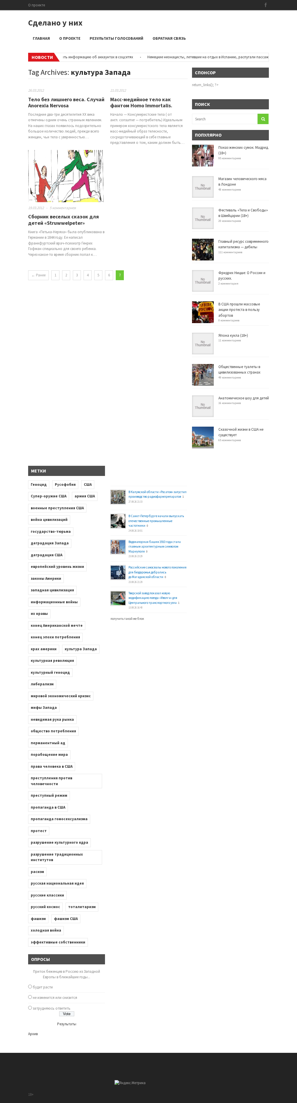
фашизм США (66, 918)
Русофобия (65, 484)
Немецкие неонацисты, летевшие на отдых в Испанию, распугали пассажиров (201, 57)
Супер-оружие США (48, 496)
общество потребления (53, 731)
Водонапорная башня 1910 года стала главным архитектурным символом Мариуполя (154, 546)
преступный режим (49, 795)
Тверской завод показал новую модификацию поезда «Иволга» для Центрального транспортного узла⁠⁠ (152, 598)
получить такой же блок (127, 619)
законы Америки (46, 578)
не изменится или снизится (55, 997)
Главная (41, 38)
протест (39, 830)
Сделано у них (55, 22)
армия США (85, 496)
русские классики (47, 895)
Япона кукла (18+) (233, 335)
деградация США (46, 555)
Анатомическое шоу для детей (243, 398)
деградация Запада (50, 543)
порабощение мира (49, 754)
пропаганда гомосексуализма (59, 818)
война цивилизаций (49, 519)
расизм (37, 871)
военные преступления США (57, 508)
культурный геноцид (50, 672)
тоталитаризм (82, 906)
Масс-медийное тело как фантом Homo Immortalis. (141, 102)
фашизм (38, 918)
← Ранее (38, 275)
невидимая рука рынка (52, 719)
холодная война (46, 930)
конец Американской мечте (57, 625)
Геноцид (39, 484)
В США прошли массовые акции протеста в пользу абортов (239, 310)
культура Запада (81, 648)
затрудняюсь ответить (51, 1008)
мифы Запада (44, 707)
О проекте (36, 5)
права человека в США (52, 766)
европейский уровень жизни (57, 566)
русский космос (45, 906)
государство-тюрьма (51, 531)
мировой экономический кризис (61, 695)
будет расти (43, 987)
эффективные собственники (58, 942)
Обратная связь (169, 38)
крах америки (44, 648)
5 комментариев (63, 207)
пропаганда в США (48, 807)
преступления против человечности (51, 781)
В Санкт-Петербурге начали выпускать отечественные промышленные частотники (156, 521)
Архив (33, 1033)
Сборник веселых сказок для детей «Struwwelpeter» (63, 219)
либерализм (42, 684)
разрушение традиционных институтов (57, 857)
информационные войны (54, 602)
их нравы (39, 613)
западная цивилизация (52, 590)
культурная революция (52, 660)
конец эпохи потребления (55, 637)
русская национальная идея (57, 883)
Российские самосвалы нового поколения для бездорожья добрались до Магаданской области (157, 572)
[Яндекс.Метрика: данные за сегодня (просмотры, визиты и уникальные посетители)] (130, 1083)
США (88, 484)
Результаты (66, 1024)
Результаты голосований (116, 38)
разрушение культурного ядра (59, 842)
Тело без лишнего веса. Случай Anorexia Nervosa (66, 102)
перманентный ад (48, 742)
